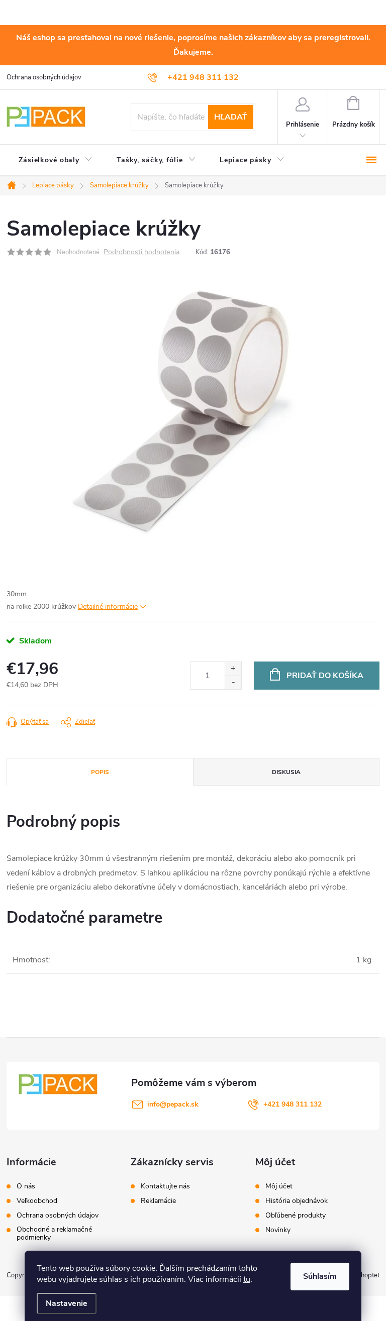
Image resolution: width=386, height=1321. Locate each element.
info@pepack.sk (173, 1104)
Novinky (278, 1230)
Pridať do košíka (324, 675)
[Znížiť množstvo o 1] (233, 682)
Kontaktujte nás (165, 1186)
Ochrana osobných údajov (44, 77)
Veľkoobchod (37, 1201)
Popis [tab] (100, 772)
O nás (26, 1186)
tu (246, 1279)
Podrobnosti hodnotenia (141, 252)
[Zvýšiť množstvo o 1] (233, 669)
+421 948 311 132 (292, 1104)
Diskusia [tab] (286, 772)
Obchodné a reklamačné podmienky (54, 1234)
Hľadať (230, 117)
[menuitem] (56, 160)
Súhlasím (320, 1276)
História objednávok (296, 1201)
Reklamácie (158, 1201)
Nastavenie (66, 1303)
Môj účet (279, 1186)
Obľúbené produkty (295, 1216)
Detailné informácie (108, 606)
